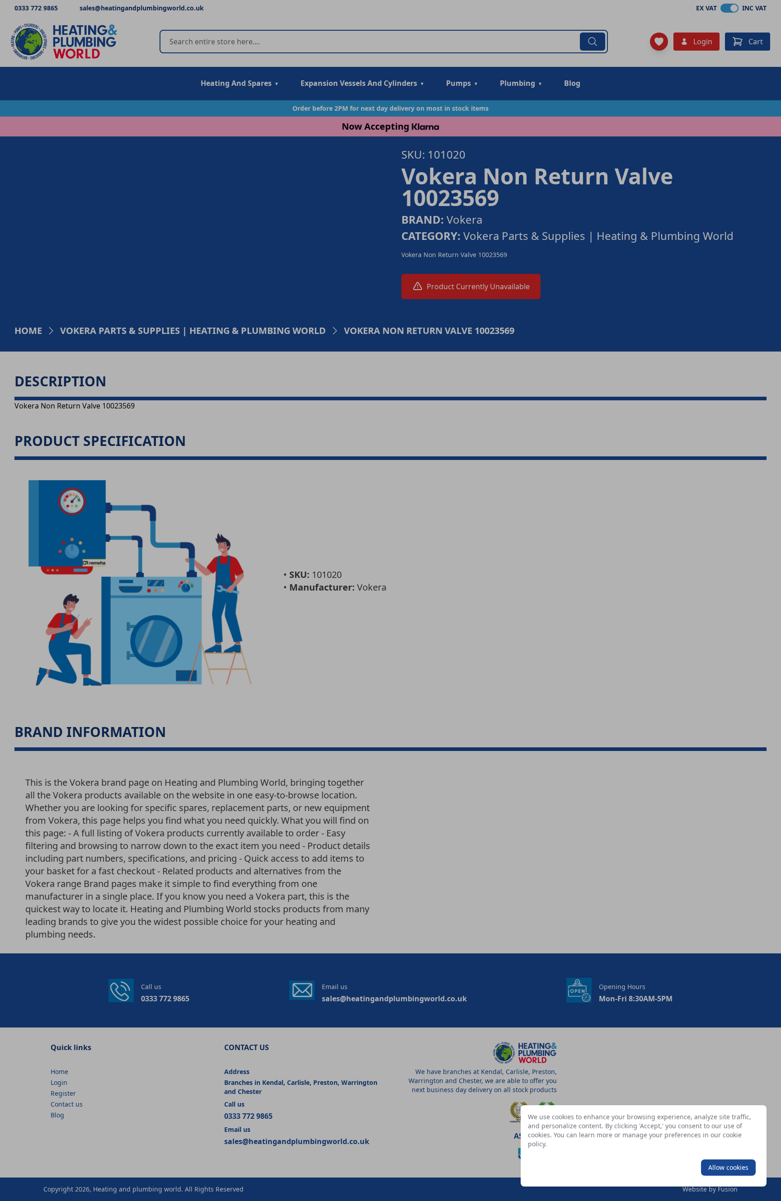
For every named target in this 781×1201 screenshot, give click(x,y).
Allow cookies (728, 1167)
